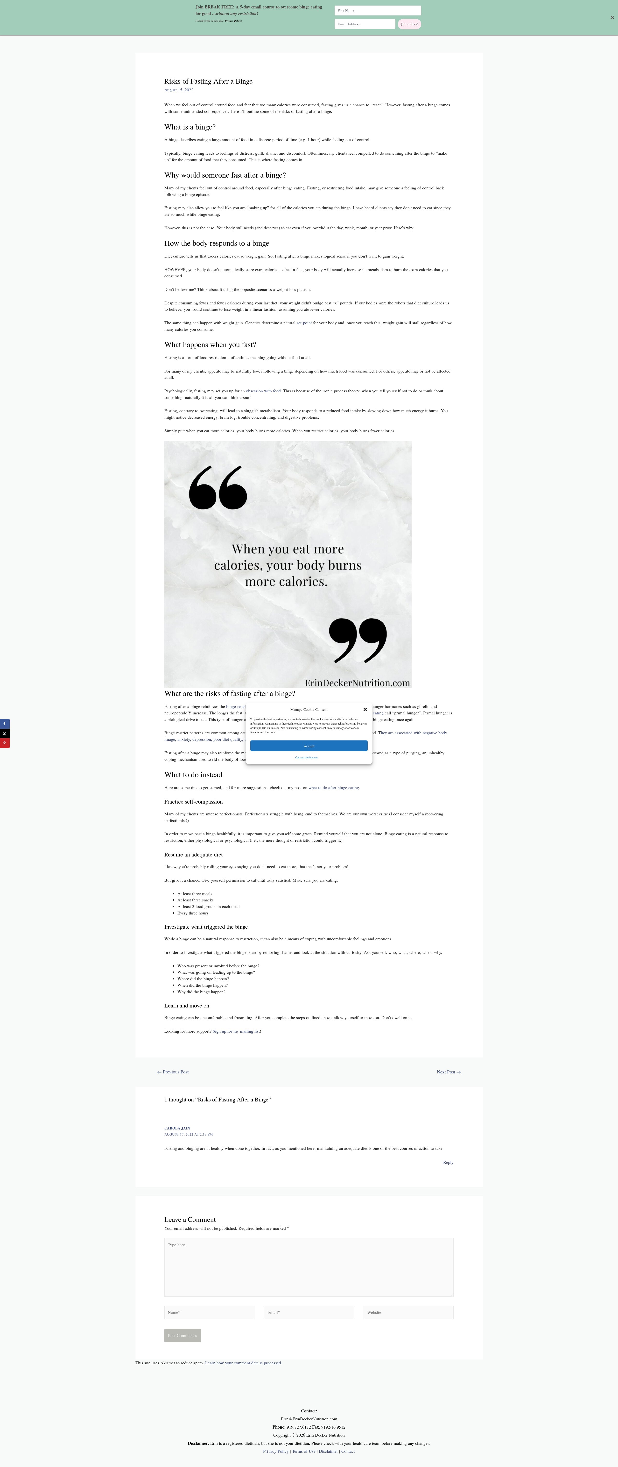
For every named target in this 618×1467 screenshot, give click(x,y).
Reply (448, 1162)
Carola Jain (177, 1128)
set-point (305, 322)
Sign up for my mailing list (236, 1031)
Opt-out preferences (306, 757)
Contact (348, 1451)
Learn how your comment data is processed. (243, 1363)
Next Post (449, 1072)
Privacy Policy (276, 1451)
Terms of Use (304, 1451)
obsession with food (263, 391)
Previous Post (173, 1072)
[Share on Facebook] (5, 724)
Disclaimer (328, 1451)
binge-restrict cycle (243, 706)
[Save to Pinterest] (5, 743)
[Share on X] (5, 733)
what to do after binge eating (334, 787)
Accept (309, 745)
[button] (365, 709)
